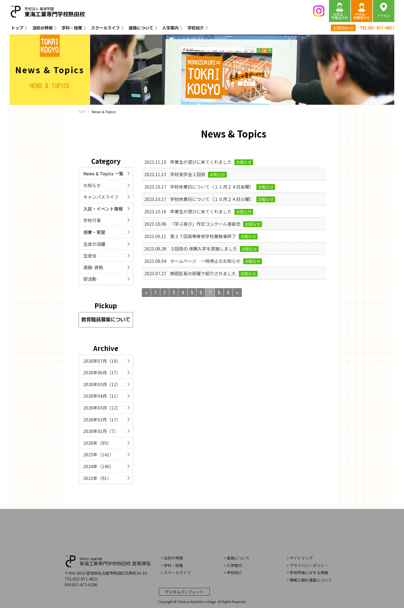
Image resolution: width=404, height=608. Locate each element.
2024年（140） (98, 466)
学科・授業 (72, 28)
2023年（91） (97, 478)
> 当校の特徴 (172, 558)
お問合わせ (343, 28)
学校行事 (92, 220)
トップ (17, 28)
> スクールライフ (176, 572)
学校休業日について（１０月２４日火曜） (212, 199)
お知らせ (92, 185)
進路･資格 (93, 267)
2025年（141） (98, 454)
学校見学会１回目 (187, 174)
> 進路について (237, 558)
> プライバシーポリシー (307, 565)
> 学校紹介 (233, 572)
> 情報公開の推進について (309, 580)
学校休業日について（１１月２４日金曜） (212, 186)
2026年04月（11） (102, 395)
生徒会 (89, 255)
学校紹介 (195, 28)
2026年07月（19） (102, 361)
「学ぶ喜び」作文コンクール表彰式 (205, 223)
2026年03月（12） (102, 407)
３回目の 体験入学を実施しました (203, 248)
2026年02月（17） (102, 419)
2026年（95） (97, 443)
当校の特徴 (42, 28)
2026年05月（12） (102, 384)
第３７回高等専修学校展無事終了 (203, 236)
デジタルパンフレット (184, 592)
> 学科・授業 (172, 565)
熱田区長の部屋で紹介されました (203, 273)
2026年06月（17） (102, 372)
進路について (141, 28)
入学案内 (170, 28)
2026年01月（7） (100, 431)
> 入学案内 (233, 565)
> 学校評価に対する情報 (307, 572)
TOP (81, 111)
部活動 (89, 279)
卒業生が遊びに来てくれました (201, 162)
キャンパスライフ (100, 196)
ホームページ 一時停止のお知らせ (205, 261)
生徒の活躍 (94, 244)
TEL (377, 28)
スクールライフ (105, 28)
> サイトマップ (300, 558)
